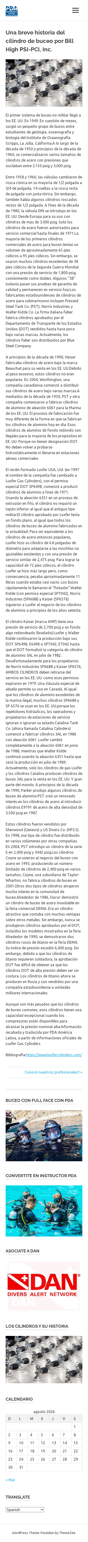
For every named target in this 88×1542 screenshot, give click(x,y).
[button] (44, 1135)
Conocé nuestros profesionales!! (52, 1072)
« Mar (10, 1480)
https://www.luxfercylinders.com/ (54, 1055)
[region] (44, 1135)
